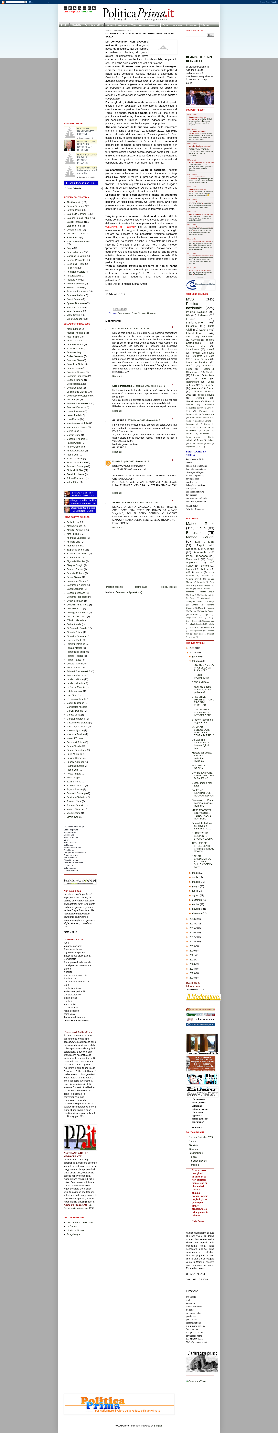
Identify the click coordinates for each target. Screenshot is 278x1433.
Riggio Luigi (73, 454)
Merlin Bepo (73, 431)
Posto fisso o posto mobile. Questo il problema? (201, 690)
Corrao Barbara (75, 384)
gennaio (196, 656)
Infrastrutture (194, 333)
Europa (190, 319)
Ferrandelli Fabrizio (77, 652)
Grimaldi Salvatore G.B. (79, 403)
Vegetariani (190, 447)
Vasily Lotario (74, 813)
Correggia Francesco (77, 612)
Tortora (193, 611)
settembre (197, 900)
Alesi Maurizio (74, 202)
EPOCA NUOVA (200, 682)
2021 (192, 955)
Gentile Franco (74, 663)
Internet (189, 434)
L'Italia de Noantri (76, 1230)
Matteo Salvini (200, 537)
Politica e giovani (205, 395)
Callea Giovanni (75, 356)
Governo (195, 340)
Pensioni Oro (207, 385)
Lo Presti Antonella (76, 699)
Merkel (199, 572)
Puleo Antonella (75, 447)
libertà (189, 365)
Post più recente (114, 587)
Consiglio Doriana (76, 372)
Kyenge (210, 601)
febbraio (196, 661)
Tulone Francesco (76, 478)
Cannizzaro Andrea (76, 585)
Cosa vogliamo (138, 25)
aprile (195, 877)
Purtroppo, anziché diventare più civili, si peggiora (199, 123)
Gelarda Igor (73, 399)
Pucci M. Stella (74, 754)
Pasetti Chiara (74, 443)
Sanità (198, 421)
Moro (200, 608)
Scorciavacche (203, 427)
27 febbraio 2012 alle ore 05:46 (149, 386)
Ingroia (199, 624)
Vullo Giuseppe (74, 319)
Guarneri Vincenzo (76, 407)
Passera (210, 608)
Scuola (210, 353)
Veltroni (192, 637)
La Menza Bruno (75, 679)
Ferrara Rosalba (75, 656)
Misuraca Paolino (76, 734)
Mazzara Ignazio (75, 730)
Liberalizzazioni (193, 401)
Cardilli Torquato (75, 222)
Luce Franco (73, 419)
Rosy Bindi (198, 634)
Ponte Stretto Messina (200, 417)
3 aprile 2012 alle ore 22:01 (145, 502)
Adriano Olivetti (193, 579)
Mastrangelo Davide (77, 427)
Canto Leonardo (75, 589)
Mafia (211, 356)
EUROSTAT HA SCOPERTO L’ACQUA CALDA (202, 836)
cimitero (210, 440)
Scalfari (205, 575)
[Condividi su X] (119, 309)
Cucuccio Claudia (76, 233)
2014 (192, 923)
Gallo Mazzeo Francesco (79, 241)
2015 (192, 928)
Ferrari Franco (74, 660)
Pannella (201, 582)
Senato (208, 421)
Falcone (190, 569)
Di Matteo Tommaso (77, 636)
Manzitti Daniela (75, 711)
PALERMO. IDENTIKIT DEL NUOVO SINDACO (203, 793)
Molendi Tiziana (75, 738)
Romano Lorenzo (75, 283)
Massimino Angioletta (78, 423)
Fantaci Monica (74, 648)
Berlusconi (194, 533)
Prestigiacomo (196, 631)
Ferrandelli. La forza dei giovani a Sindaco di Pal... (202, 826)
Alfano (189, 588)
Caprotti (207, 614)
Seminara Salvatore (77, 797)
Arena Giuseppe (75, 344)
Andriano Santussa (76, 538)
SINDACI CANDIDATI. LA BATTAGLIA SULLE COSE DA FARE (202, 861)
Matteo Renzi (200, 524)
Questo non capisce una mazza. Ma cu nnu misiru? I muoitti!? (200, 218)
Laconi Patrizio (74, 415)
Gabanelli (205, 598)
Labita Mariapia (75, 691)
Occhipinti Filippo (76, 264)
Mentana (190, 592)
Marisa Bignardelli (76, 719)
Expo (206, 430)
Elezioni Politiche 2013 (201, 1137)
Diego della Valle (194, 618)
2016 (192, 932)
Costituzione (191, 25)
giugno (196, 886)
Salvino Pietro (74, 781)
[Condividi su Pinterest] (125, 309)
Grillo (201, 528)
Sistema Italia (195, 346)
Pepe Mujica (193, 437)
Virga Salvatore (75, 311)
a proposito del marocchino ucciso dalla (201, 243)
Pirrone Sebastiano (76, 750)
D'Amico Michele (75, 620)
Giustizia (191, 326)
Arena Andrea (74, 545)
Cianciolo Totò (74, 226)
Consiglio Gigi (74, 229)
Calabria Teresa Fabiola (79, 218)
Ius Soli (200, 378)
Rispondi (117, 376)
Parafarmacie (208, 414)
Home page (177, 25)
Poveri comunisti (200, 274)
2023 (192, 964)
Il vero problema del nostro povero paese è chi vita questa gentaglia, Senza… (201, 167)
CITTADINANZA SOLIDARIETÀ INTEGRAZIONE (202, 712)
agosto (196, 895)
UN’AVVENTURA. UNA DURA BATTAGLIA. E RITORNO (86, 158)
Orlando (209, 548)
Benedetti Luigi (74, 352)
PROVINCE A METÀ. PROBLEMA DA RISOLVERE (203, 668)
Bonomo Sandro (75, 569)
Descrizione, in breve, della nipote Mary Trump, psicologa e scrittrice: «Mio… (201, 205)
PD (188, 315)
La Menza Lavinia (76, 683)
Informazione (207, 336)
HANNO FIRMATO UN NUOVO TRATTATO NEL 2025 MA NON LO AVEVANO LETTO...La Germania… (201, 152)
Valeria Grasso (207, 611)
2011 (192, 648)
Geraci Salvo (73, 667)
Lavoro (203, 329)
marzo (195, 873)
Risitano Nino (74, 280)
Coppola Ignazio (75, 380)
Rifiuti (188, 427)
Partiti (165, 25)
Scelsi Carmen (74, 299)
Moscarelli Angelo (76, 439)
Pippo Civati (209, 627)
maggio (196, 882)
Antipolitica (191, 430)
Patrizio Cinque (207, 592)
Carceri (210, 388)
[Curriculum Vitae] (196, 1381)
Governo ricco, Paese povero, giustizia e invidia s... (203, 803)
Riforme (195, 375)
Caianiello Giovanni (77, 214)
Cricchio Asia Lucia (76, 616)
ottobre (196, 904)
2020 (192, 950)
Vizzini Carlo (73, 817)
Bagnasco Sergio (75, 549)
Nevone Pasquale (76, 260)
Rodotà (193, 595)
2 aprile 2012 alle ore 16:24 (135, 461)
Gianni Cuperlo (192, 621)
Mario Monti (192, 559)
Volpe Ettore (73, 482)
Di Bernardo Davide (77, 392)
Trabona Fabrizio (75, 805)
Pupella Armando (75, 450)
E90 (200, 447)
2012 (192, 652)
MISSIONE (76, 25)
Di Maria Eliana (75, 632)
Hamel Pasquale (75, 411)
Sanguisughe (73, 1234)
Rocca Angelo (74, 773)
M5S (190, 299)
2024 (192, 969)
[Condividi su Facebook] (122, 309)
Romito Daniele (75, 287)
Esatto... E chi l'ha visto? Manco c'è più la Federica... (201, 181)
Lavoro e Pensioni (197, 362)
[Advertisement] (141, 576)
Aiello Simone (74, 329)
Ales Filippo (73, 336)
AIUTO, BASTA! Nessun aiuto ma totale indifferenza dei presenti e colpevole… (200, 232)
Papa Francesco (197, 555)
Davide (116, 461)
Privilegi (196, 353)
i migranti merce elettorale (200, 147)
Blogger (158, 1425)
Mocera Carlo (74, 435)
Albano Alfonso (74, 526)
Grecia (207, 424)
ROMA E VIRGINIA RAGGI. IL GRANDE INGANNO (87, 171)
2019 (192, 946)
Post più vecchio (168, 587)
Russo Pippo (73, 777)
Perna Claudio (74, 746)
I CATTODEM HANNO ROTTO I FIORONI (86, 144)
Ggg (120, 313)
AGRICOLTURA (196, 443)
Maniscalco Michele (77, 707)
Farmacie (203, 411)
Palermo (203, 315)
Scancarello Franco (77, 462)
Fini (209, 618)
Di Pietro (190, 598)
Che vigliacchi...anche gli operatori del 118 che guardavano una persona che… (200, 247)
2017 (192, 937)
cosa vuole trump (195, 204)
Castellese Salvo (75, 364)
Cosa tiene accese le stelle (80, 1222)
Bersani (205, 566)
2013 (192, 919)
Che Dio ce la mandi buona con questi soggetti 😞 (199, 194)
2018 (192, 941)
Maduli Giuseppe (75, 703)
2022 (192, 959)
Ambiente (209, 375)
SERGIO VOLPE (121, 502)
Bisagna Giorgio (75, 565)
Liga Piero (72, 695)
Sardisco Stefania (76, 295)
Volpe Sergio (73, 315)
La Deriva (72, 1226)
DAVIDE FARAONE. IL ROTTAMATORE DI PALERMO (203, 776)
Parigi (188, 421)
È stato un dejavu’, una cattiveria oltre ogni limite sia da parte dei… (200, 261)
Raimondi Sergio (75, 766)
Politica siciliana (196, 311)
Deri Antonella (74, 624)
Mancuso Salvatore (76, 256)
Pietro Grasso (204, 585)
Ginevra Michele (75, 252)
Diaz (209, 443)
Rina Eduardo (74, 275)
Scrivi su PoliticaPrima (117, 25)
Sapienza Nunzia (75, 785)
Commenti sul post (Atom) (129, 592)
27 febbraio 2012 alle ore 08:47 (144, 420)
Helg (191, 624)
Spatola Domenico (76, 303)
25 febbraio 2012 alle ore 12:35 (134, 328)
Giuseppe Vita (208, 621)
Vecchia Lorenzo (75, 307)
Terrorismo (196, 356)
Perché (64, 25)
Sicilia (189, 336)
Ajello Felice (73, 522)
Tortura (200, 440)
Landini (195, 605)
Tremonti (210, 634)
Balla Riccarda (74, 348)
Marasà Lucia (74, 714)
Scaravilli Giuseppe (77, 466)
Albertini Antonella (76, 333)
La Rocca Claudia (76, 687)
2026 (192, 977)
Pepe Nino (72, 268)
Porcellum (194, 1165)
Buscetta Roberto (75, 573)
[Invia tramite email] (114, 309)
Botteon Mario (74, 210)
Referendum (192, 382)
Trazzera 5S (192, 424)
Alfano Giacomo (75, 340)
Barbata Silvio (74, 557)
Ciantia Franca (74, 368)
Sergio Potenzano (122, 386)
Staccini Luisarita (75, 474)
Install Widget (200, 277)
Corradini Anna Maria (77, 604)
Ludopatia (204, 434)
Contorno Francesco (77, 376)
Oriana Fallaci (195, 627)
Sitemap (205, 25)
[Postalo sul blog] (116, 309)
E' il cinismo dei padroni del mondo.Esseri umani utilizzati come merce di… (201, 137)
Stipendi (200, 398)
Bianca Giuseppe (75, 206)
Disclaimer (153, 25)
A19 (188, 411)
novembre (197, 909)
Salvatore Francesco (77, 291)
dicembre (197, 913)
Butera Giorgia (74, 577)
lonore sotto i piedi (195, 164)
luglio (195, 891)
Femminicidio (192, 414)
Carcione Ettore (75, 360)
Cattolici (210, 372)
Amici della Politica (94, 25)
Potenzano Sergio (76, 272)
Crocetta (191, 548)
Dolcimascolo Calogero (79, 395)
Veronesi (194, 614)
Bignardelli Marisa (76, 561)
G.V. (114, 328)
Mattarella (200, 552)
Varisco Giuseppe (76, 809)
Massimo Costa (130, 313)
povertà (210, 349)
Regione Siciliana (200, 359)
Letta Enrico (205, 569)
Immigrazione (194, 322)
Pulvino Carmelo (75, 758)
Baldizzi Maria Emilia (77, 553)
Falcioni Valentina (76, 644)
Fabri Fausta (73, 237)
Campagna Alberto (76, 581)
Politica (193, 1157)
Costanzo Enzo (74, 388)
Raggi (200, 545)
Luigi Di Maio (204, 541)
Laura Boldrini (204, 588)
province (195, 388)
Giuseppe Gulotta (194, 601)
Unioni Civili (205, 408)
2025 (192, 973)
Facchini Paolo (74, 640)
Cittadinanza (192, 349)
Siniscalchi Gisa (75, 470)
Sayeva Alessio (75, 458)
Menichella (209, 624)
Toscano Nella (74, 801)
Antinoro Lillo (73, 542)
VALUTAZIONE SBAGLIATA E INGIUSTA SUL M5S (85, 132)
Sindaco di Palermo (147, 313)
